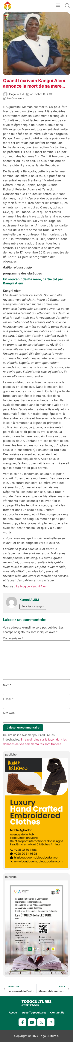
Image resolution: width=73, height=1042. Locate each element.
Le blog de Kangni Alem (31, 586)
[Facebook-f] (22, 1022)
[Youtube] (32, 1022)
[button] (58, 5)
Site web (9, 712)
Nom (7, 685)
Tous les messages (33, 606)
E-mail (8, 699)
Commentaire (13, 638)
